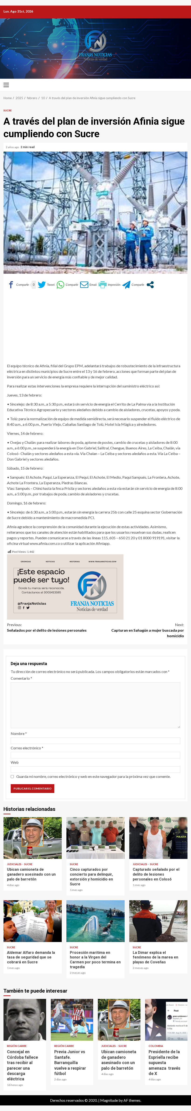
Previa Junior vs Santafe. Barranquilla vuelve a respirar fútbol (72, 1020)
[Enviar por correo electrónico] (88, 285)
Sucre (7, 110)
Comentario (21, 678)
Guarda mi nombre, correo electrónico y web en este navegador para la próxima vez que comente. (93, 776)
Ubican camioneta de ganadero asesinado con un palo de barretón (32, 838)
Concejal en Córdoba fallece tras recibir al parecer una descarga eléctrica (24, 1020)
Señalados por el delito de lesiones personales (47, 627)
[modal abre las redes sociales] (150, 285)
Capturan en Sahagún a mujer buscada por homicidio (147, 630)
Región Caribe (17, 1046)
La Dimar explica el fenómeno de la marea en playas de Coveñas (158, 921)
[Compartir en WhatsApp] (67, 285)
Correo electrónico (27, 748)
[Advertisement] (95, 328)
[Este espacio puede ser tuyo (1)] (65, 586)
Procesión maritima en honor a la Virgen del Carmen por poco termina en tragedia (95, 921)
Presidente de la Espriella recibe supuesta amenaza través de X (166, 1020)
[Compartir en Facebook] (18, 285)
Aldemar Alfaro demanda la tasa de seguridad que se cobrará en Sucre (32, 921)
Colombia (156, 1046)
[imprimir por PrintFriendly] (109, 285)
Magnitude (109, 1100)
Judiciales (14, 864)
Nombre (19, 733)
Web (15, 762)
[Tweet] (46, 285)
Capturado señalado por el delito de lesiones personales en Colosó (158, 838)
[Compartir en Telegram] (133, 285)
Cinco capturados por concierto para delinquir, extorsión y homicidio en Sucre (95, 838)
